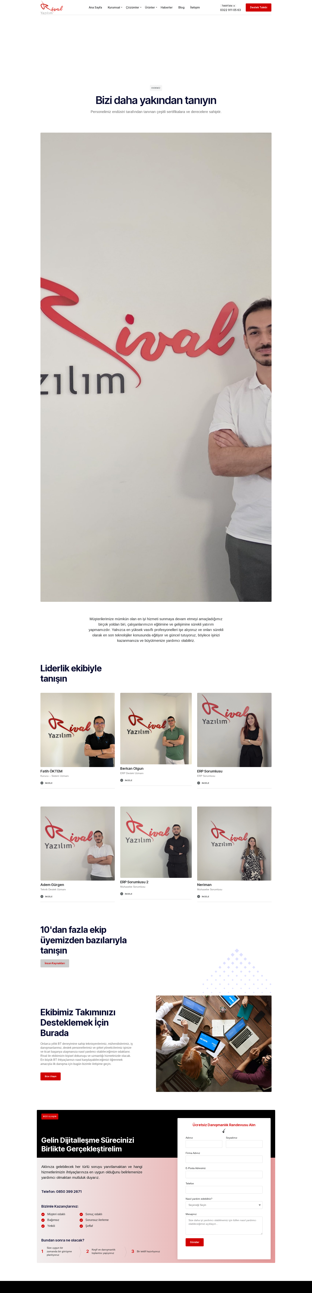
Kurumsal (114, 7)
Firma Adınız (193, 1153)
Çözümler (132, 7)
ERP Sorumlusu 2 (134, 882)
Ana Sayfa (95, 7)
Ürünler (150, 7)
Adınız (189, 1137)
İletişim (195, 7)
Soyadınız (231, 1137)
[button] (77, 784)
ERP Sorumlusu (209, 771)
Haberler (167, 7)
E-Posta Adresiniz (196, 1168)
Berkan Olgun (132, 768)
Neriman (204, 885)
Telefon (190, 1183)
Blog (181, 7)
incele (49, 783)
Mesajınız (191, 1214)
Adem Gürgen (52, 885)
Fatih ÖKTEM (51, 771)
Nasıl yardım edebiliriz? (199, 1198)
